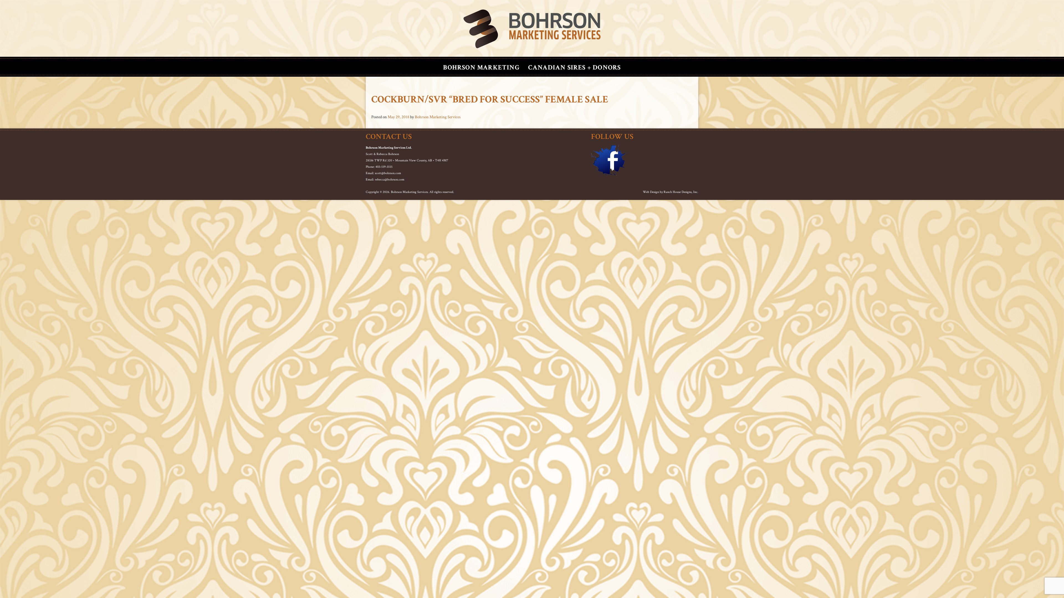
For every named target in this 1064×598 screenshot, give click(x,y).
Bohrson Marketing (481, 67)
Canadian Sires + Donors (574, 67)
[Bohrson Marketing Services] (532, 29)
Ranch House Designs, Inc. (681, 192)
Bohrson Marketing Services (438, 117)
